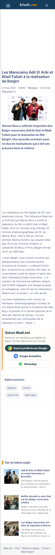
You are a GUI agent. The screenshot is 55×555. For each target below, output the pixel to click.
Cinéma (26, 387)
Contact (46, 548)
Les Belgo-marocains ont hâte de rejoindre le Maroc (36, 524)
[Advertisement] (27, 40)
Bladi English (27, 551)
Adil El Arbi (33, 130)
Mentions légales (31, 548)
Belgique (33, 87)
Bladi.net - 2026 (12, 548)
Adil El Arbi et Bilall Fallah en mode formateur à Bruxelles (35, 473)
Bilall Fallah (30, 395)
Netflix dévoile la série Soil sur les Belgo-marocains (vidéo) (36, 499)
